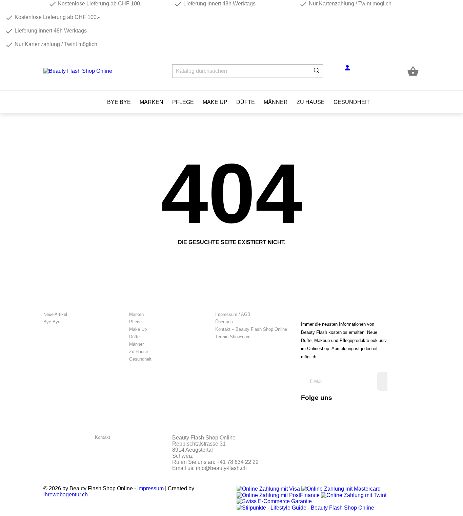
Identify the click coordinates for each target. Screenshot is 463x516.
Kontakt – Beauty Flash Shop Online (251, 329)
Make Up (215, 102)
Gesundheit (352, 102)
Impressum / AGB (232, 314)
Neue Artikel (55, 314)
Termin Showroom (232, 336)
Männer (276, 102)
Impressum (150, 488)
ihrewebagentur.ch (65, 494)
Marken (151, 102)
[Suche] (316, 71)
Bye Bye (119, 102)
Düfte (245, 102)
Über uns (224, 321)
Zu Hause (311, 102)
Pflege (183, 102)
